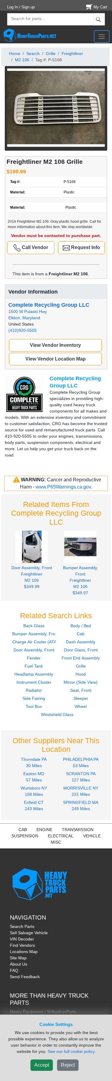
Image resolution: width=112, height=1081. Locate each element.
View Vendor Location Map (55, 358)
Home (14, 53)
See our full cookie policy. (72, 1051)
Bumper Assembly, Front (35, 633)
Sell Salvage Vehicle (29, 932)
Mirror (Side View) (81, 682)
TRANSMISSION (77, 829)
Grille (51, 53)
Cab (81, 633)
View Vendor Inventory (55, 345)
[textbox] (25, 19)
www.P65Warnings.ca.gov (63, 486)
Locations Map (24, 951)
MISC (56, 842)
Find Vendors (22, 945)
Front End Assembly (81, 658)
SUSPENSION (24, 835)
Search (33, 53)
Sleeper (80, 698)
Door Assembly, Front (33, 650)
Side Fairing (33, 698)
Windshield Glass (57, 714)
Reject (68, 1065)
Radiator (34, 690)
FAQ (14, 970)
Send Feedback (25, 976)
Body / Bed (80, 625)
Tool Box (34, 706)
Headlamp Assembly (33, 674)
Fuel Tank (33, 666)
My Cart (100, 7)
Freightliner (72, 53)
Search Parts (22, 926)
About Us (18, 964)
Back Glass (34, 625)
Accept (41, 1065)
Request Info (85, 247)
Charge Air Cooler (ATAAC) (38, 641)
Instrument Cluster (33, 682)
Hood (81, 674)
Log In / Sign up (21, 7)
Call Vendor (34, 247)
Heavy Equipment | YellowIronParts (43, 1011)
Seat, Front (80, 690)
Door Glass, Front (81, 650)
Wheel (81, 706)
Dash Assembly (80, 641)
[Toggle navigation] (102, 36)
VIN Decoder (22, 939)
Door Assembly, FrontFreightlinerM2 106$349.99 (31, 577)
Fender (34, 658)
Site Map (18, 957)
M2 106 (22, 59)
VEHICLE (92, 835)
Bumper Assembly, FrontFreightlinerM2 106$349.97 (80, 580)
